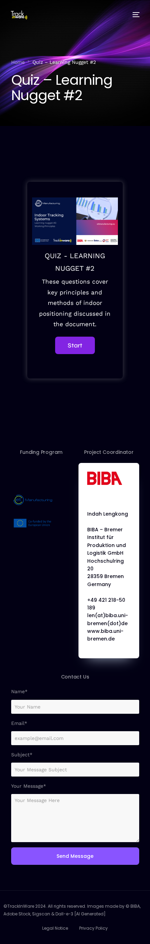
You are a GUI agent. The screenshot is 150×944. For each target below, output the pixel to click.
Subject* (21, 754)
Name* (19, 691)
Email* (19, 723)
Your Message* (28, 786)
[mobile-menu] (135, 15)
